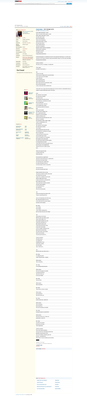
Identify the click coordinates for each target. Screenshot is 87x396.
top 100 (59, 1)
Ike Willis (24, 37)
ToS (25, 394)
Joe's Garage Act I (28, 31)
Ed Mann (24, 50)
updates (65, 1)
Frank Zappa (26, 32)
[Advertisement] (43, 12)
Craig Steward (25, 48)
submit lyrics (70, 1)
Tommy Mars (28, 42)
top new (62, 1)
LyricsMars (17, 394)
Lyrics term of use (38, 346)
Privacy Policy (22, 394)
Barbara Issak (25, 57)
